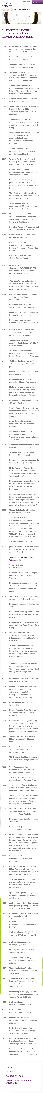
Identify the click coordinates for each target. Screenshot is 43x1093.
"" (16, 180)
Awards (9, 1071)
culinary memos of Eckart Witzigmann (18, 1081)
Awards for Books (14, 1076)
